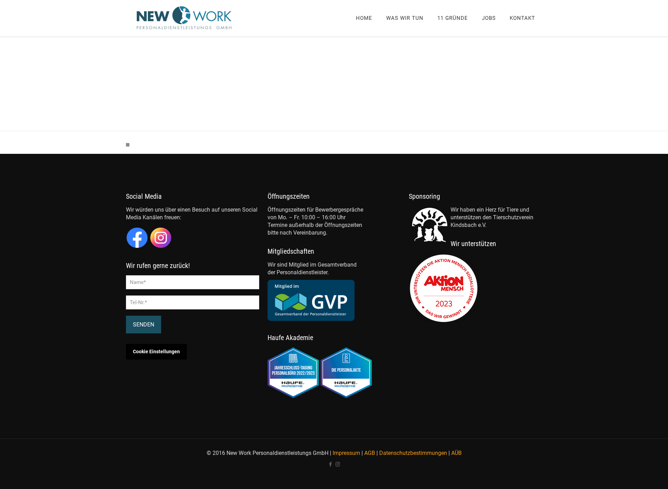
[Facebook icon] (330, 464)
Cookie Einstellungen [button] (156, 351)
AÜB (456, 453)
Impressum (346, 453)
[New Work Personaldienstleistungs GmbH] (184, 18)
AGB (369, 453)
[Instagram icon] (337, 464)
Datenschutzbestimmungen (413, 453)
